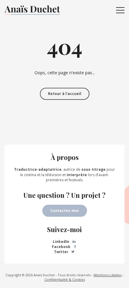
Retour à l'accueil (64, 93)
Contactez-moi (64, 210)
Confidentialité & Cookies (64, 279)
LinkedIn (61, 241)
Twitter (61, 251)
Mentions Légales (108, 275)
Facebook (61, 246)
